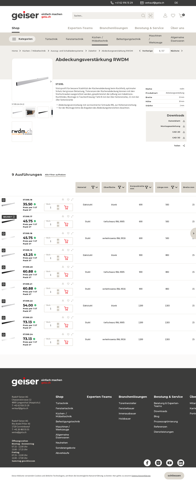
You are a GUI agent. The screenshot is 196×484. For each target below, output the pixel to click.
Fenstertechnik (74, 39)
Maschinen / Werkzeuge (63, 428)
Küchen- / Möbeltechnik (100, 39)
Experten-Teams (80, 28)
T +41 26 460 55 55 (20, 429)
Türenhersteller (127, 403)
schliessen (174, 475)
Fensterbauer (126, 408)
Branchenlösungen (114, 28)
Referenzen (160, 426)
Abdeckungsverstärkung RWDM (117, 51)
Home (15, 51)
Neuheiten (62, 442)
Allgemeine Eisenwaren (177, 39)
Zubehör (92, 51)
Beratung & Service (149, 28)
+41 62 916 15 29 (124, 2)
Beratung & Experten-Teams (166, 404)
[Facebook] (147, 462)
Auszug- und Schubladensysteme (67, 51)
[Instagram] (158, 462)
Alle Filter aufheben (55, 174)
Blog (156, 416)
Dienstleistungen (164, 432)
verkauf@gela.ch (154, 2)
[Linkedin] (180, 462)
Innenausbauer (127, 413)
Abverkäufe (62, 453)
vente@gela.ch (19, 432)
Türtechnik (51, 39)
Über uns (177, 28)
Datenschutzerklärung (141, 475)
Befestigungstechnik (128, 39)
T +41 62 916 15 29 (20, 405)
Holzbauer (125, 418)
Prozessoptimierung (166, 421)
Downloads (160, 411)
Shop (16, 28)
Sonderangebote (65, 448)
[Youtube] (169, 462)
